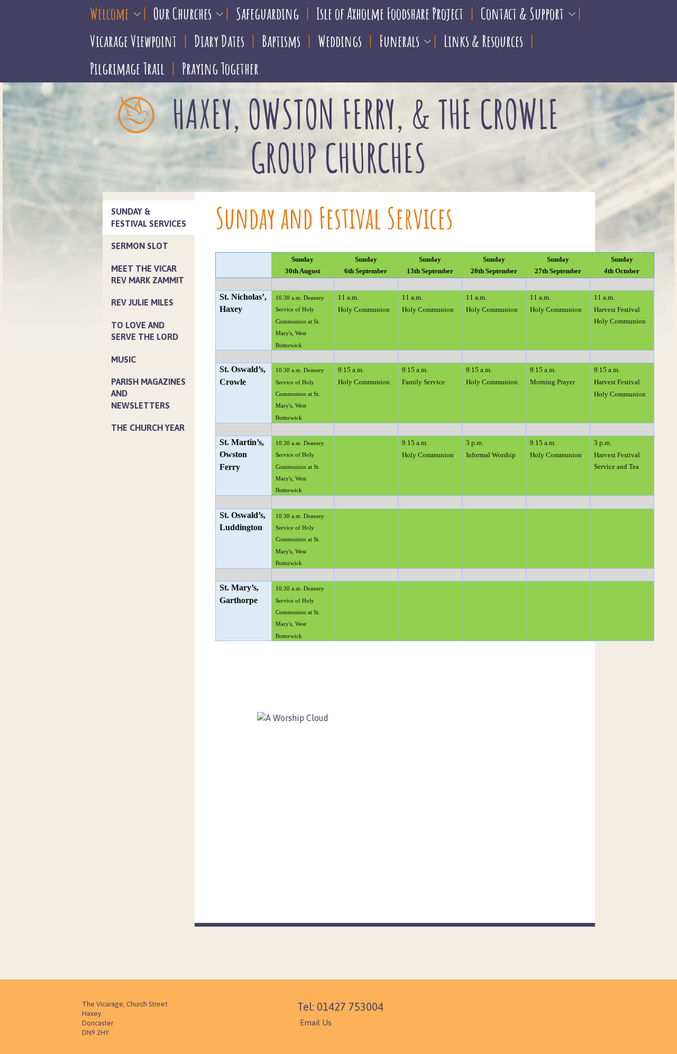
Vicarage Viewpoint (133, 41)
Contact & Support (522, 13)
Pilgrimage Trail (127, 68)
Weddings (340, 41)
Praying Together (220, 68)
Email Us (316, 1022)
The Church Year (148, 427)
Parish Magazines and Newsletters (148, 393)
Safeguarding (267, 13)
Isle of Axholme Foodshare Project (389, 13)
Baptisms (281, 41)
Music (123, 359)
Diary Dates (219, 41)
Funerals (399, 41)
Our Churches (182, 13)
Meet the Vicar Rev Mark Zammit (147, 274)
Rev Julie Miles (142, 302)
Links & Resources (483, 41)
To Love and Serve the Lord (144, 330)
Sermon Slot (139, 246)
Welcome (109, 13)
